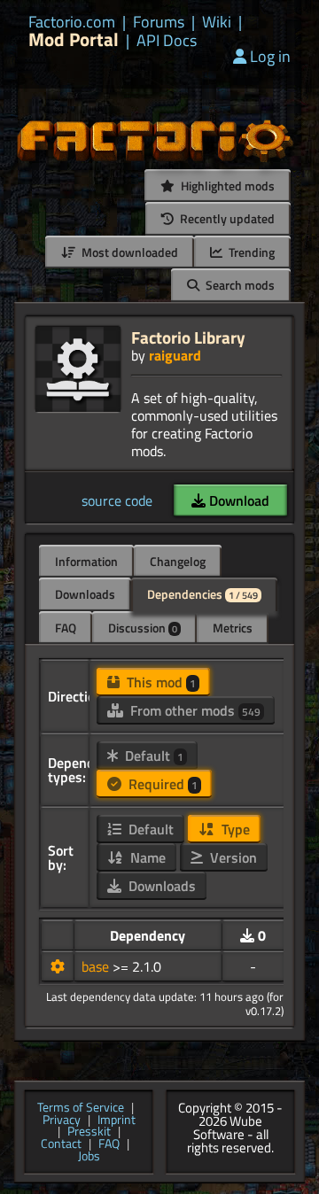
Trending (250, 252)
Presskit (89, 1132)
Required (161, 784)
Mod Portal (73, 39)
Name (146, 857)
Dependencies (202, 594)
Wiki (216, 22)
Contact (61, 1144)
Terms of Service (80, 1108)
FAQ (65, 627)
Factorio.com (71, 22)
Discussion (142, 627)
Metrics (233, 627)
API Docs (166, 41)
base (97, 966)
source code (117, 500)
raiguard (175, 355)
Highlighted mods (226, 185)
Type (234, 829)
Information (86, 561)
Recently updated (226, 218)
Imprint (116, 1120)
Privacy (62, 1120)
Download (237, 500)
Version (231, 857)
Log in (270, 56)
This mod (159, 682)
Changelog (178, 561)
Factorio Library (188, 337)
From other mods (194, 710)
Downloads (85, 594)
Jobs (89, 1157)
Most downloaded (128, 252)
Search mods (239, 284)
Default (152, 755)
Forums (158, 22)
